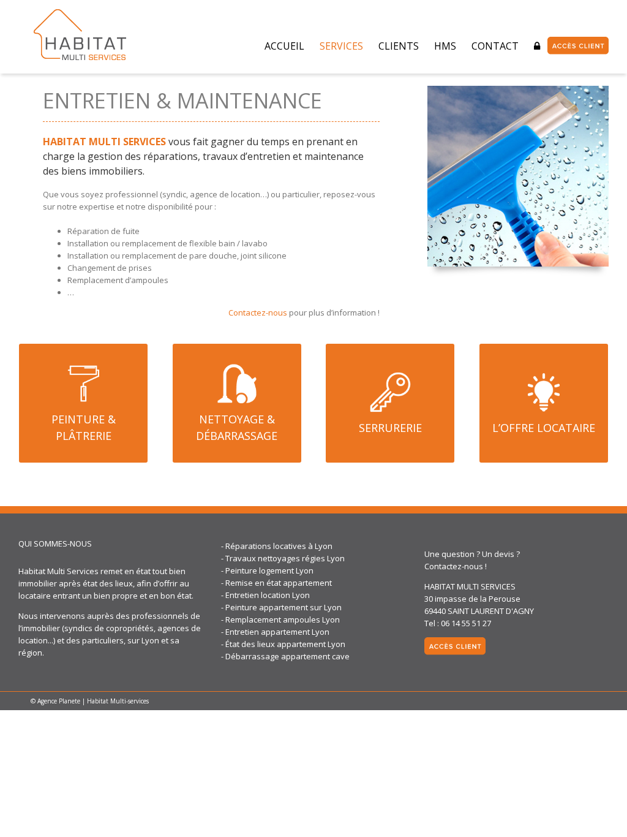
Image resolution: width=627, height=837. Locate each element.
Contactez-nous (257, 312)
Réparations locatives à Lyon (278, 545)
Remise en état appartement (278, 582)
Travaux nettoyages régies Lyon (285, 558)
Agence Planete (58, 701)
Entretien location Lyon (267, 594)
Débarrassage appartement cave (287, 656)
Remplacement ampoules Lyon (282, 619)
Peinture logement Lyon (269, 570)
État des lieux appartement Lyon (285, 644)
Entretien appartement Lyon (277, 631)
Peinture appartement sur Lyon (283, 607)
